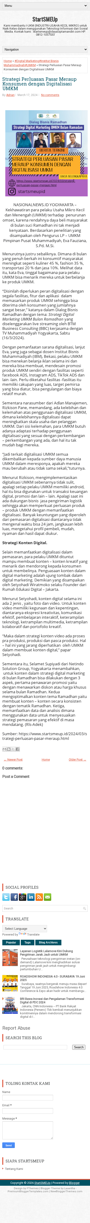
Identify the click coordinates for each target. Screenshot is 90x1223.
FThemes (33, 1188)
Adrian (10, 95)
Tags (27, 942)
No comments (50, 95)
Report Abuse (16, 1028)
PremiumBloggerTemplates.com (28, 1191)
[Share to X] (13, 749)
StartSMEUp (45, 19)
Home (8, 61)
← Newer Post (13, 759)
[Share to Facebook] (17, 749)
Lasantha (69, 1188)
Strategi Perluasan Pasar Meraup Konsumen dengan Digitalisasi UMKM (39, 84)
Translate (33, 934)
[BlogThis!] (8, 749)
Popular (11, 942)
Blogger (74, 1183)
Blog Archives (48, 942)
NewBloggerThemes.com (66, 1191)
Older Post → (77, 759)
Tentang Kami (14, 1169)
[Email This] (4, 749)
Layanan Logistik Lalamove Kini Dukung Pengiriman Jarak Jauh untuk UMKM (46, 952)
